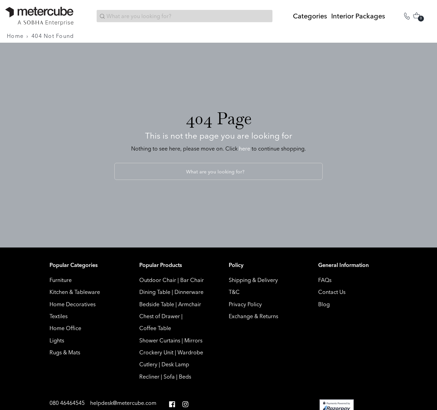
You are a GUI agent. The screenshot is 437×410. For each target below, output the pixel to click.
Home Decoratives (73, 304)
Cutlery (148, 364)
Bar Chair (192, 280)
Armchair (189, 304)
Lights (57, 340)
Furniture (61, 280)
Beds (185, 376)
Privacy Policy (245, 304)
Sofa (169, 376)
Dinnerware (188, 291)
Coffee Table (155, 328)
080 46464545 (68, 402)
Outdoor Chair (157, 280)
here (244, 148)
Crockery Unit (156, 352)
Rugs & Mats (65, 352)
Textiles (59, 316)
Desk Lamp (175, 364)
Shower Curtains (159, 340)
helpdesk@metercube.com (123, 402)
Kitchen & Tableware (75, 291)
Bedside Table (156, 304)
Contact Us (332, 291)
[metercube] (39, 16)
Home (15, 35)
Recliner (149, 376)
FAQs (325, 280)
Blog (324, 304)
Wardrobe (190, 352)
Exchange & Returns (253, 316)
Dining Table (154, 291)
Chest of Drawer (159, 316)
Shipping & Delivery (253, 280)
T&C (234, 291)
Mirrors (193, 340)
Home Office (65, 328)
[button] (172, 404)
